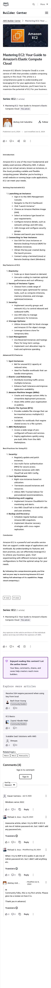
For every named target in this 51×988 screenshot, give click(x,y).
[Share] (19, 141)
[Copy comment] (20, 809)
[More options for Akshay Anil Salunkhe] (46, 882)
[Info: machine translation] (16, 835)
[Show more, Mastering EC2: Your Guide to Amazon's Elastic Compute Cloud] (30, 141)
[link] (36, 20)
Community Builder (18, 704)
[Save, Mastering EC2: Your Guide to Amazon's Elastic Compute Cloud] (24, 141)
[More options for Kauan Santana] (46, 795)
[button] (33, 4)
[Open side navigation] (46, 13)
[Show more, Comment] (33, 809)
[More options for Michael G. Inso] (46, 817)
